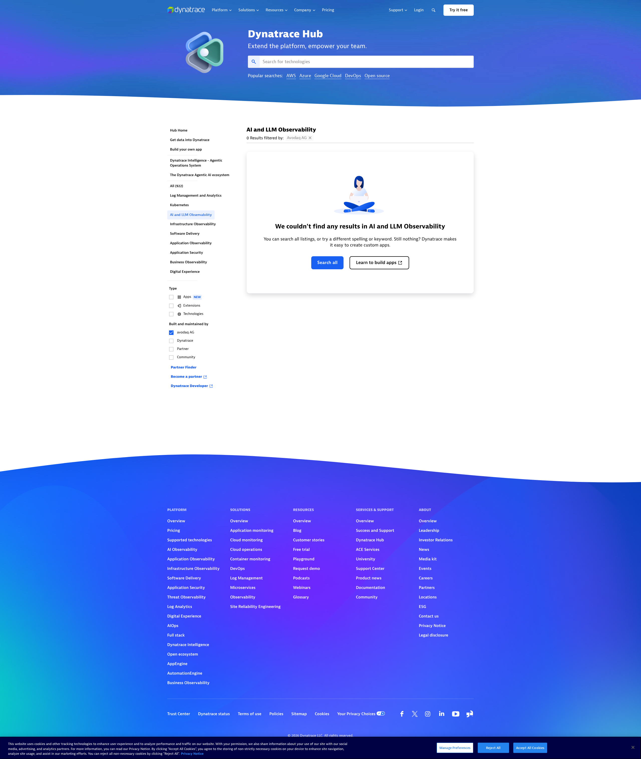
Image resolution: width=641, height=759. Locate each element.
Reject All (493, 747)
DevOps (353, 76)
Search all (327, 263)
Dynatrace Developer (189, 386)
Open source (377, 76)
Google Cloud (328, 76)
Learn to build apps (376, 263)
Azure (305, 76)
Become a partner (186, 377)
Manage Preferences (454, 747)
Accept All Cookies (530, 747)
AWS (291, 76)
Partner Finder (184, 367)
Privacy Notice (192, 754)
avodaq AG (297, 137)
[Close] (632, 747)
